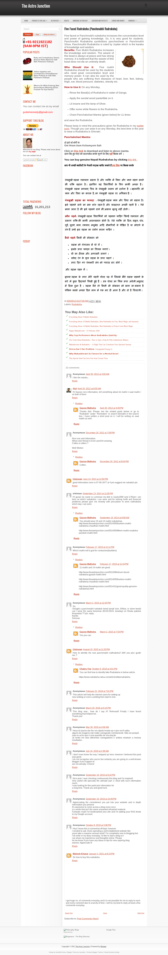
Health (66, 20)
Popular (28, 34)
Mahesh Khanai (80, 854)
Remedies (132, 20)
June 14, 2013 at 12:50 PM (95, 479)
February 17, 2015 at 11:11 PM (100, 547)
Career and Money (118, 20)
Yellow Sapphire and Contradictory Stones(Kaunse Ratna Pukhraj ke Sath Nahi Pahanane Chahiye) (45, 75)
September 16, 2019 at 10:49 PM (101, 799)
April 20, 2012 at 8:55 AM (89, 388)
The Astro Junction (36, 6)
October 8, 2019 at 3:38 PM (98, 825)
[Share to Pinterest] (99, 301)
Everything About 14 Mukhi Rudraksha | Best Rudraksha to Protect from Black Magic (101, 326)
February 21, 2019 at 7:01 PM (99, 691)
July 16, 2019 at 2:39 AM (97, 751)
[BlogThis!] (92, 301)
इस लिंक (116, 165)
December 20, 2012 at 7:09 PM (100, 433)
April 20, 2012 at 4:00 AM (97, 374)
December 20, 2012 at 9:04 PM (114, 461)
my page (32, 151)
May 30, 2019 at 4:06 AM (97, 727)
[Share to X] (94, 301)
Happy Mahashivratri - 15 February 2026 (84, 331)
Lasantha (82, 952)
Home (26, 20)
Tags (37, 34)
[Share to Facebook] (97, 301)
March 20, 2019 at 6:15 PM (98, 708)
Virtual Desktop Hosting (111, 952)
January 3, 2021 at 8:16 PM (101, 854)
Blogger (103, 947)
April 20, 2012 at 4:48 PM (111, 408)
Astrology (56, 20)
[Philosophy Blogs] (71, 930)
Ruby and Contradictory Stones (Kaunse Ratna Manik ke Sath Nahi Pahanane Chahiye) (46, 60)
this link (133, 159)
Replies (79, 403)
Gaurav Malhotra (88, 408)
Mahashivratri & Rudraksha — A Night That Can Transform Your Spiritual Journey (100, 345)
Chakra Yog (85, 669)
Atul (75, 388)
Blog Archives (49, 34)
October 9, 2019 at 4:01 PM (104, 669)
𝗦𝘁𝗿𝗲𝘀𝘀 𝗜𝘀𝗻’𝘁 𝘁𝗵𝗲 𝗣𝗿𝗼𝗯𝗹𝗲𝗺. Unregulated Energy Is (90, 349)
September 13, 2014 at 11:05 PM (98, 493)
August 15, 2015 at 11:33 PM (96, 649)
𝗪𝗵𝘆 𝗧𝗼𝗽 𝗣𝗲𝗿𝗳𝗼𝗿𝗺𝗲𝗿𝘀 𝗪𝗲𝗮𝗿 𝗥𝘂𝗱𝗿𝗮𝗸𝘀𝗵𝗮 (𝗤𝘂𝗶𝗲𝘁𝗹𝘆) (93, 335)
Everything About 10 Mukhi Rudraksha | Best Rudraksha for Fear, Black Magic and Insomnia (103, 322)
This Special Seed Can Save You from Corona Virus (88, 358)
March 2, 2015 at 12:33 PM (98, 603)
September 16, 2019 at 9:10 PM (100, 775)
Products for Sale (39, 20)
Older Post (140, 913)
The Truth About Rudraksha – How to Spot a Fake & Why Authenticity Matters (98, 340)
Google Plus (111, 930)
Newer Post (69, 913)
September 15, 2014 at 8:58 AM (114, 518)
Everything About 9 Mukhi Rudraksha (83, 317)
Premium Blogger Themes (94, 952)
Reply (75, 381)
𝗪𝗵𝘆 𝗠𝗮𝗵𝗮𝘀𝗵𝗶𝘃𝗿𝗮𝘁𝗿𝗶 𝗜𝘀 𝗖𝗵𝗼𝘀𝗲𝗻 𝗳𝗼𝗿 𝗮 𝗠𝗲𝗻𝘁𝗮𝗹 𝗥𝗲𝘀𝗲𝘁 (94, 354)
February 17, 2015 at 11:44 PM (114, 564)
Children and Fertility (100, 20)
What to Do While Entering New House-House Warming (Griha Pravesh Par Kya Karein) (46, 87)
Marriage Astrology (80, 20)
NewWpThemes (61, 952)
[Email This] (89, 301)
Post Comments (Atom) (88, 919)
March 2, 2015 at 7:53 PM (112, 632)
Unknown (77, 479)
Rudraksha (77, 304)
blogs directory (68, 932)
